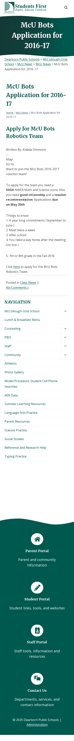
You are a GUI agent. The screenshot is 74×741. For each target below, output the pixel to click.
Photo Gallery (14, 372)
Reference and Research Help (25, 447)
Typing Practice (16, 456)
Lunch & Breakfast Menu (22, 320)
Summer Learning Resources (25, 404)
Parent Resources (17, 421)
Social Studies (14, 439)
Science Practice (16, 430)
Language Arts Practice (21, 413)
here (16, 267)
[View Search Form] (66, 7)
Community (13, 355)
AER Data (11, 395)
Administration (37, 724)
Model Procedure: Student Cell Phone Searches (31, 384)
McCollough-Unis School (22, 311)
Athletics (11, 363)
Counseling (13, 328)
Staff (8, 346)
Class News (28, 282)
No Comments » (17, 287)
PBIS (8, 337)
